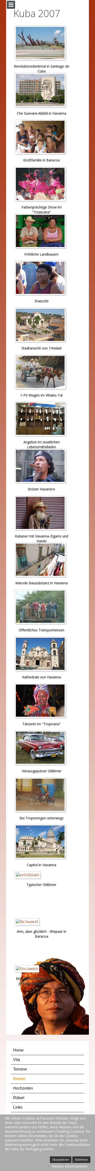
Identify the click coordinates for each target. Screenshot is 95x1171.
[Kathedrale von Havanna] (41, 654)
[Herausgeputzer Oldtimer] (41, 748)
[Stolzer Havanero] (41, 466)
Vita (16, 1060)
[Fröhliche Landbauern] (41, 231)
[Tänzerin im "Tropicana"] (41, 701)
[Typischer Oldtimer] (29, 875)
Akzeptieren (60, 1160)
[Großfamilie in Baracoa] (41, 137)
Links (17, 1107)
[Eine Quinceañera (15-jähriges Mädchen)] (28, 969)
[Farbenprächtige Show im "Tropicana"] (41, 184)
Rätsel (18, 1098)
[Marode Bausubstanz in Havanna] (41, 560)
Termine (20, 1069)
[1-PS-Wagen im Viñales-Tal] (41, 372)
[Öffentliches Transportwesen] (41, 607)
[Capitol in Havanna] (41, 842)
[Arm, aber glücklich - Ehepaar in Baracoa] (28, 922)
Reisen (19, 1079)
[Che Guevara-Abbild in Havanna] (41, 90)
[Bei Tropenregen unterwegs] (41, 795)
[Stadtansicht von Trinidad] (41, 325)
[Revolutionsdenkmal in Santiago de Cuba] (41, 43)
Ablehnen (81, 1160)
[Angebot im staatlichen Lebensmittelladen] (41, 419)
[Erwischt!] (41, 278)
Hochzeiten (23, 1088)
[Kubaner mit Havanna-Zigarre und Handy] (41, 513)
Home (18, 1050)
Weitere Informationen (69, 1166)
